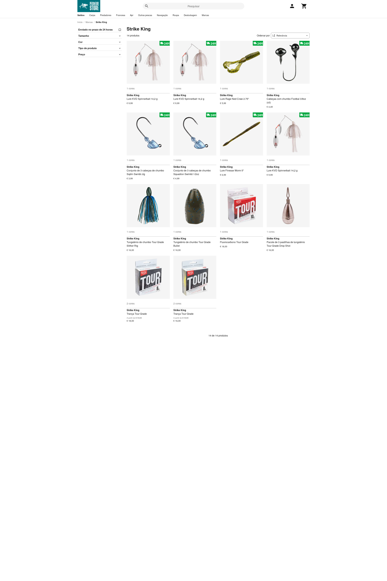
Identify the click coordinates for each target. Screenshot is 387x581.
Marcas (205, 15)
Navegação (162, 15)
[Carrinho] (304, 6)
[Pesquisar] (147, 6)
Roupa (176, 15)
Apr (131, 15)
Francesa (120, 15)
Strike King (133, 95)
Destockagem (190, 15)
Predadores (105, 15)
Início (80, 22)
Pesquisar (194, 6)
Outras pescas (145, 15)
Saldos (81, 15)
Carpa (92, 15)
